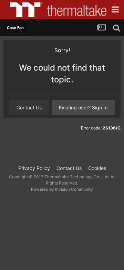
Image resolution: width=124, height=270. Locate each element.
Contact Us (29, 107)
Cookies (97, 168)
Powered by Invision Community (62, 189)
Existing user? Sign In (83, 107)
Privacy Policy (34, 168)
